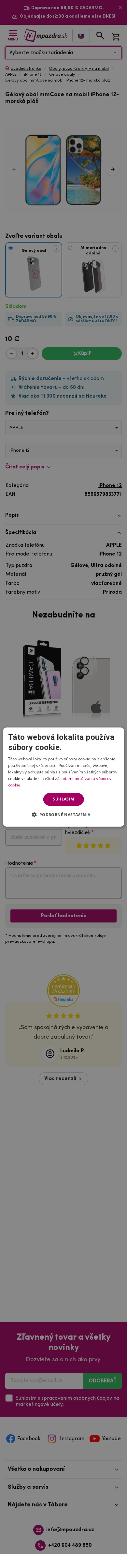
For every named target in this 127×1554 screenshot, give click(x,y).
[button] (63, 814)
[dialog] (63, 777)
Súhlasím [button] (63, 799)
